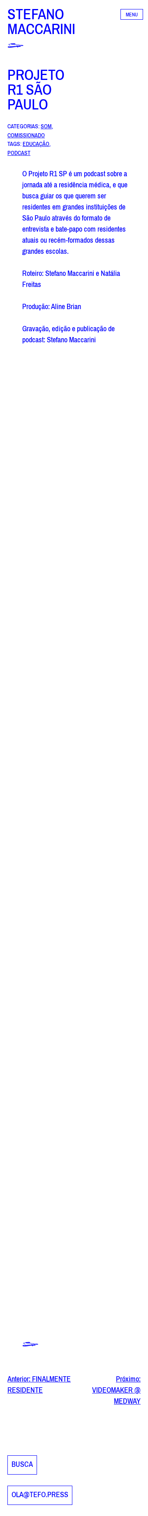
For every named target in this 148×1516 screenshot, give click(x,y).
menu (132, 14)
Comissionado (26, 134)
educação (36, 143)
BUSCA (22, 1464)
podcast (18, 152)
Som (46, 125)
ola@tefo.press (40, 1495)
